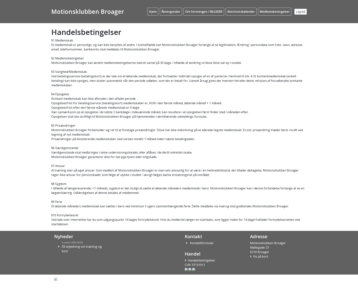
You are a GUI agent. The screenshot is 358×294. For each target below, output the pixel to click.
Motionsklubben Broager (87, 11)
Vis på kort (260, 256)
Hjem (153, 12)
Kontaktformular (202, 243)
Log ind (300, 11)
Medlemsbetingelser (275, 12)
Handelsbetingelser (201, 260)
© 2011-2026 (61, 289)
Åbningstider (170, 12)
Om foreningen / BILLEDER (203, 12)
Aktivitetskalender (241, 12)
